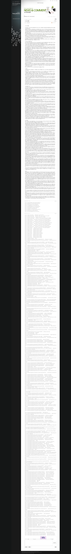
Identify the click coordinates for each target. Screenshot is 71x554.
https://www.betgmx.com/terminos (29, 219)
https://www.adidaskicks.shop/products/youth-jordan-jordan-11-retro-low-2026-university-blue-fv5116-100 (37, 511)
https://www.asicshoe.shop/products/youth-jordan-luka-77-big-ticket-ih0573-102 (34, 344)
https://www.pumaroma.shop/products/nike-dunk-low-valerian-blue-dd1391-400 (34, 438)
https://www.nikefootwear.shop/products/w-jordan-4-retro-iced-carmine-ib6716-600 (34, 380)
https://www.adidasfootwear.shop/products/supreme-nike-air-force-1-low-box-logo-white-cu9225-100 (36, 240)
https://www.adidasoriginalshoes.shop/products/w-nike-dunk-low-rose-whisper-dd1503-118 (35, 515)
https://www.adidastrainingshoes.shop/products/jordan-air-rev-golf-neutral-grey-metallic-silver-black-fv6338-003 (38, 294)
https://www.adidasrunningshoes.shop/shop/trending (31, 524)
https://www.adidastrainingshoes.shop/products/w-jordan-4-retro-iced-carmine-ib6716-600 (35, 293)
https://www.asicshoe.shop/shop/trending (29, 332)
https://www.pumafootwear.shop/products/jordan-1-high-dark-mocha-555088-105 (34, 417)
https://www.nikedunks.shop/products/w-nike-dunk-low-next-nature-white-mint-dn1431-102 (35, 372)
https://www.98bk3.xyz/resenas (28, 229)
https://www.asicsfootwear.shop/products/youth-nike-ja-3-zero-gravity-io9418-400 (34, 304)
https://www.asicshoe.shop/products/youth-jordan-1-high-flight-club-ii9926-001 (34, 341)
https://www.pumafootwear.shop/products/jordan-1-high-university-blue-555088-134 (34, 409)
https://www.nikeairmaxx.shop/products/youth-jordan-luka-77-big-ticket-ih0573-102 (34, 364)
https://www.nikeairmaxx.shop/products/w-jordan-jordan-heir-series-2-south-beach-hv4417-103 (36, 360)
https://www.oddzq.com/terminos (28, 221)
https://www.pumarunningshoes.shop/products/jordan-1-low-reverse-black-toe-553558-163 (35, 446)
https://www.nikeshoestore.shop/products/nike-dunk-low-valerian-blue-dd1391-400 (34, 402)
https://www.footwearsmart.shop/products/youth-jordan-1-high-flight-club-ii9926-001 (35, 490)
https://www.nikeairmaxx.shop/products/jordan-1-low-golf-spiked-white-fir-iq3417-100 (35, 363)
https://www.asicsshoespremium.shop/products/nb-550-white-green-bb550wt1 (34, 347)
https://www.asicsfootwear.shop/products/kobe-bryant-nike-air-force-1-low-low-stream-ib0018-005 (36, 302)
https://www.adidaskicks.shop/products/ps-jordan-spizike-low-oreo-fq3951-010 (34, 505)
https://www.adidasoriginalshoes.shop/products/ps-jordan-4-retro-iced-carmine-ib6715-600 (35, 523)
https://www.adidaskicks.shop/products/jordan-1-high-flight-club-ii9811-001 (33, 513)
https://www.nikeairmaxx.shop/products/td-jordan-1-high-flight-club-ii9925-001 (34, 362)
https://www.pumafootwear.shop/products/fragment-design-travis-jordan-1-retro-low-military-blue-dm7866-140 (37, 413)
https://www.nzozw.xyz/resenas (28, 232)
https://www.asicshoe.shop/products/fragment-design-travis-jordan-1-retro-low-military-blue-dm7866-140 (37, 334)
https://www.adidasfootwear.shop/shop (29, 238)
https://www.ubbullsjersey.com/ (28, 208)
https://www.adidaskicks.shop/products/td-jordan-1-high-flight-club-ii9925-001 (34, 504)
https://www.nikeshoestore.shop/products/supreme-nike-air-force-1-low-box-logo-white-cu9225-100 (36, 399)
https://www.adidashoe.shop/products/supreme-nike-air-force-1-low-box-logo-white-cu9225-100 (36, 270)
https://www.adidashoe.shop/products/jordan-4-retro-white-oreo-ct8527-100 (33, 265)
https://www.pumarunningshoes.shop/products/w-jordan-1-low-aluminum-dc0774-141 (35, 444)
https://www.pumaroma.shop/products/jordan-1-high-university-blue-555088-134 (34, 434)
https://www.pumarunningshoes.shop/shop (30, 440)
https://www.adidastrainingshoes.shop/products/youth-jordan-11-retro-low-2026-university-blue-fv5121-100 (37, 291)
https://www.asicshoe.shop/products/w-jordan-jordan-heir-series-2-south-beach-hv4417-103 (35, 337)
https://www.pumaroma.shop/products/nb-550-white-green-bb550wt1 (33, 431)
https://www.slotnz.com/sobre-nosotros (29, 224)
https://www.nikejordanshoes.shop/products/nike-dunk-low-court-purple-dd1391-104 (34, 396)
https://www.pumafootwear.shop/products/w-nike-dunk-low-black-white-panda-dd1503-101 (35, 410)
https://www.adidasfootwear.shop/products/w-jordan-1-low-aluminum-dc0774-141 (34, 239)
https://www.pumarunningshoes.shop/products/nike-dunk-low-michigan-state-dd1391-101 (35, 441)
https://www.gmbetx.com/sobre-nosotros (29, 222)
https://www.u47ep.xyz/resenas (28, 231)
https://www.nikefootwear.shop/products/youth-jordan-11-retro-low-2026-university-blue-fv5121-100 (36, 381)
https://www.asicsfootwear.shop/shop (29, 296)
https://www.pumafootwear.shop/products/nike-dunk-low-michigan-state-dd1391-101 (34, 415)
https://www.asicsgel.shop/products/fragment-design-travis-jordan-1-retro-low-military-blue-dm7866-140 (37, 311)
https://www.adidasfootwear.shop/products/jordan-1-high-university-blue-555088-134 (35, 242)
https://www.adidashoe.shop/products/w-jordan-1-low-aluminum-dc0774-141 (34, 269)
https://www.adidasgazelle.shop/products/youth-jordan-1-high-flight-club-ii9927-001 (34, 255)
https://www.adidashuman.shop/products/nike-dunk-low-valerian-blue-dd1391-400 (34, 275)
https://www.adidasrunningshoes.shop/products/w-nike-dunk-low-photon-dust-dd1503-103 (35, 526)
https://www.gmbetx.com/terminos (29, 223)
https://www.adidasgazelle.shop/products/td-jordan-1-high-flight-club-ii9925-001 (34, 258)
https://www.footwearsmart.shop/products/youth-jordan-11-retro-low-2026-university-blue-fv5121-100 (37, 484)
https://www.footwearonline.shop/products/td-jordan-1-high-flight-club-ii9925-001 (34, 478)
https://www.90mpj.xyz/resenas (28, 233)
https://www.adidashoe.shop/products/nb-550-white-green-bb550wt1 (33, 268)
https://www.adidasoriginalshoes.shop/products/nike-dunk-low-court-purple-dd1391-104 (35, 519)
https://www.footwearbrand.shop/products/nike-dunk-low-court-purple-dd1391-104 (34, 467)
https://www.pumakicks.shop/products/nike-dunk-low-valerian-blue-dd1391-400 (34, 420)
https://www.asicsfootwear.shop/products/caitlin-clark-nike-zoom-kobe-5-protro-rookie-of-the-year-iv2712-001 (37, 308)
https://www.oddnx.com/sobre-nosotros (29, 226)
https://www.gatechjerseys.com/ (28, 209)
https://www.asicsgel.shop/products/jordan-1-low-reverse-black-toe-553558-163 (34, 313)
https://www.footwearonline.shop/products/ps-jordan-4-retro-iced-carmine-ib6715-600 (35, 476)
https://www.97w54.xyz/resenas (28, 228)
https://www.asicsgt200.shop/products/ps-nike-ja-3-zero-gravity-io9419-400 (33, 331)
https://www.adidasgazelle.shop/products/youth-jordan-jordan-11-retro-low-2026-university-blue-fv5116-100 (37, 259)
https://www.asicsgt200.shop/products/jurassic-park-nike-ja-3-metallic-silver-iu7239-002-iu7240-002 (36, 327)
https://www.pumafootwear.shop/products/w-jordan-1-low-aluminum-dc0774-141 (34, 416)
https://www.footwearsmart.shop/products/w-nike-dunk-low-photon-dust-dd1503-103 (35, 482)
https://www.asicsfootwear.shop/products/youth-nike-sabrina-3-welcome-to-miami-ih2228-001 (36, 306)
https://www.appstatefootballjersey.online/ (29, 202)
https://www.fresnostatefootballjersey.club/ (30, 211)
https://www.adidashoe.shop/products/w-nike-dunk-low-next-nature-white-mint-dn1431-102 (35, 266)
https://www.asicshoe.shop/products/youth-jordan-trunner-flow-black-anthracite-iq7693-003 (35, 342)
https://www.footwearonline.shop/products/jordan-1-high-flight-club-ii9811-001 (34, 477)
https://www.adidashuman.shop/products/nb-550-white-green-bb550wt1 (33, 278)
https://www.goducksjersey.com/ (28, 210)
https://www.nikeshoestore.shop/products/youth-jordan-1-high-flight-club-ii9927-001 (34, 408)
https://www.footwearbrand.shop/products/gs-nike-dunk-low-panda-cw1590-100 (34, 468)
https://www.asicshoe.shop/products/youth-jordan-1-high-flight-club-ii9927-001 (34, 340)
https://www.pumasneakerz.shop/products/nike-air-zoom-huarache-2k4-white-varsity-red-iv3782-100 (36, 455)
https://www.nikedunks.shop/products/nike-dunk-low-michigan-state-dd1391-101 (34, 368)
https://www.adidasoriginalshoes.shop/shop (30, 514)
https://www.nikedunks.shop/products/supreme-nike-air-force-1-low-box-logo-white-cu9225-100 (36, 370)
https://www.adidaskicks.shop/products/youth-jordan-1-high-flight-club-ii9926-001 (34, 510)
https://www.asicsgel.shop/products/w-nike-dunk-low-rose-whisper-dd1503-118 (34, 310)
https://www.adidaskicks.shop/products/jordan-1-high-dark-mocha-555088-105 (34, 503)
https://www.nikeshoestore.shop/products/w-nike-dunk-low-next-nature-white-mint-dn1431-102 (36, 405)
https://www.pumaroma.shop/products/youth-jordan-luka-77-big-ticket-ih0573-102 (34, 439)
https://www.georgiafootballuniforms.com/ (30, 206)
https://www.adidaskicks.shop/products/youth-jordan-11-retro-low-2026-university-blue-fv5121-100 (36, 506)
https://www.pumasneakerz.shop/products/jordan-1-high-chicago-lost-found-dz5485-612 (35, 450)
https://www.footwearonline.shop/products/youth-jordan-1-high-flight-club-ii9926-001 (35, 479)
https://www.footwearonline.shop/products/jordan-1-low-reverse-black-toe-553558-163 (35, 472)
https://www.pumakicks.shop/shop (29, 419)
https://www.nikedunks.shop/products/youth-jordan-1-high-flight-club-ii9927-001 (34, 376)
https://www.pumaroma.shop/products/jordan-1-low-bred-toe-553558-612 (33, 436)
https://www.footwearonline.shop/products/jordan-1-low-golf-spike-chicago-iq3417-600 (35, 473)
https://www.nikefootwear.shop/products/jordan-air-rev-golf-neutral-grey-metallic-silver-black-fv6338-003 (37, 384)
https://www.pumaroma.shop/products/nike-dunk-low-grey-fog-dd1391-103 (33, 435)
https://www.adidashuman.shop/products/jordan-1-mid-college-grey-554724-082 (34, 276)
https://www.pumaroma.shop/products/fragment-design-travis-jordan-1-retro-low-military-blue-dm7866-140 (37, 432)
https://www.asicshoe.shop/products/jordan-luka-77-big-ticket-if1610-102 (33, 339)
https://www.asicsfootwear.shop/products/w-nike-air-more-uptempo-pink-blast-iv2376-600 (35, 299)
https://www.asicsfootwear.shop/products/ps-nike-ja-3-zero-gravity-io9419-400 (34, 305)
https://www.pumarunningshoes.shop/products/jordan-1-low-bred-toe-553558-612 (34, 447)
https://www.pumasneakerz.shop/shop (29, 449)
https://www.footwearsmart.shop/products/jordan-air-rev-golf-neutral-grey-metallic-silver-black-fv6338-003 (37, 486)
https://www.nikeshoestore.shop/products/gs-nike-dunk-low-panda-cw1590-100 (34, 403)
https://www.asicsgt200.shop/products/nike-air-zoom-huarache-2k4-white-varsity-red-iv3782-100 (36, 329)
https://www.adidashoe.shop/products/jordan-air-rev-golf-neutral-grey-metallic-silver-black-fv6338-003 (36, 273)
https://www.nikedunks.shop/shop (29, 366)
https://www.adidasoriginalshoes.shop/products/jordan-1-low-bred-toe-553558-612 (34, 518)
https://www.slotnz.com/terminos (28, 225)
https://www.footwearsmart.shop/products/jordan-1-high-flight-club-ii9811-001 (34, 491)
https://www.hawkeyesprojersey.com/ (29, 204)
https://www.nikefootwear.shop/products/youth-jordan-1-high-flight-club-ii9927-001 (34, 383)
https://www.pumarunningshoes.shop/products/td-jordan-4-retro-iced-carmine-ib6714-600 (35, 448)
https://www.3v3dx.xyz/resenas (28, 237)
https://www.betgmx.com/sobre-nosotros (29, 218)
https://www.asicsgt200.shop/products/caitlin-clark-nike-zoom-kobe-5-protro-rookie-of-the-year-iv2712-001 (37, 325)
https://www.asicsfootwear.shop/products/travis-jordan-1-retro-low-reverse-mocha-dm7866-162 (36, 297)
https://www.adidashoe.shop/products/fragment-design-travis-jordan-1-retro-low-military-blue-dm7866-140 (37, 263)
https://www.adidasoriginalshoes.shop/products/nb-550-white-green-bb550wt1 (34, 520)
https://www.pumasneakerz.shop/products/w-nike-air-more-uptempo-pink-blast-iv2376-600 (35, 452)
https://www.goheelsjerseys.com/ (28, 203)
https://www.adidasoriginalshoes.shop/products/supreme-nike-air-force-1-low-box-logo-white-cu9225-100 (37, 516)
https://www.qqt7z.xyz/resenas (28, 234)
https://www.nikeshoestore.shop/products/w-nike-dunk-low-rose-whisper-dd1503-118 (35, 401)
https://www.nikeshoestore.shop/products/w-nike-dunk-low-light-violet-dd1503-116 (34, 407)
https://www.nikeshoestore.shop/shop (29, 398)
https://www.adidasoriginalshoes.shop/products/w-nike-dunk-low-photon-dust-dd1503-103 (35, 522)
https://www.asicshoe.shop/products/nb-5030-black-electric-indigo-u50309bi (33, 336)
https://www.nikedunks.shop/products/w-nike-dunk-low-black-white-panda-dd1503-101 (35, 367)
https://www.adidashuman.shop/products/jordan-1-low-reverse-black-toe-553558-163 (34, 277)
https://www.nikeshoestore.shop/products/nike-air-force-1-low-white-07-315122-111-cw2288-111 (36, 404)
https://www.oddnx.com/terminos (29, 227)
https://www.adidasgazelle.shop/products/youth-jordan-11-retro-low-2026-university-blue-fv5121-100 (36, 256)
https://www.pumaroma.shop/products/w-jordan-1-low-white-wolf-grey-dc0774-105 (34, 437)
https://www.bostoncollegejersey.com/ (29, 207)
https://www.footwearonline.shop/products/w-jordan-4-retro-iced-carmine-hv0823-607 (35, 474)
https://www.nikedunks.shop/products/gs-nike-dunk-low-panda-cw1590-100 (33, 369)
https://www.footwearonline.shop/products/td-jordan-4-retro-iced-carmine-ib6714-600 (35, 475)
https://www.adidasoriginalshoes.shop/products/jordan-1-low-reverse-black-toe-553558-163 (35, 521)
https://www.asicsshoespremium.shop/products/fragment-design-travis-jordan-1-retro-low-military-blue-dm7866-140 (38, 348)
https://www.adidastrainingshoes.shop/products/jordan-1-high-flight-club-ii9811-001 (34, 290)
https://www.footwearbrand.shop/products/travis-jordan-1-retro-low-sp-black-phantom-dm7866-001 (36, 469)
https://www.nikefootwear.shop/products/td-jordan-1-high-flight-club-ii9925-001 (34, 379)
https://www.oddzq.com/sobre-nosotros (29, 220)
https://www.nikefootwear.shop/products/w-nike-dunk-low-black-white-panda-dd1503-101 (35, 377)
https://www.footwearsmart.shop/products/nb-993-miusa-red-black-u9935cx (33, 483)
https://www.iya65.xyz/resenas (28, 235)
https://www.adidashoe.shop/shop (29, 262)
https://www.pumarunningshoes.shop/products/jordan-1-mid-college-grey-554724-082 (35, 442)
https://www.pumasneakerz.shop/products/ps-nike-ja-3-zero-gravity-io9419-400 (34, 451)
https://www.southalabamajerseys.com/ (29, 205)
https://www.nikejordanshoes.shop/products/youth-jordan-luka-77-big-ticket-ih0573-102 (35, 397)
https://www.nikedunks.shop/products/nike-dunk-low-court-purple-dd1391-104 (34, 374)
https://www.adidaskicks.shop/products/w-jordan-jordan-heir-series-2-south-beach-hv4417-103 (36, 508)
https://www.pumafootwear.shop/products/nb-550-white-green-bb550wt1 (33, 412)
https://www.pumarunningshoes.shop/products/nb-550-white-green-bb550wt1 (34, 443)
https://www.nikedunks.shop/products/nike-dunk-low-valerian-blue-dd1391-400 (34, 375)
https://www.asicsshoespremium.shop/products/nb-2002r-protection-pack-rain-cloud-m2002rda (36, 345)
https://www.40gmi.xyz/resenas (28, 230)
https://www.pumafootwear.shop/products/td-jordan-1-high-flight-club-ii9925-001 (34, 418)
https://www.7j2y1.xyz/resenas (28, 236)
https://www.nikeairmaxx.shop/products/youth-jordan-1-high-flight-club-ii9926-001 (34, 365)
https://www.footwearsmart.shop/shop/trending (30, 480)
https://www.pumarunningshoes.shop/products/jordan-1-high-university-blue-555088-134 (35, 445)
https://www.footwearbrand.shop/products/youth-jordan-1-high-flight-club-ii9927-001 (35, 471)
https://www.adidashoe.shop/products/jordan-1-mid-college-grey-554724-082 (34, 272)
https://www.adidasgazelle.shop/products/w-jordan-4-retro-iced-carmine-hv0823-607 (34, 261)
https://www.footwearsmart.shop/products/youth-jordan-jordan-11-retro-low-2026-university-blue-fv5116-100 (37, 488)
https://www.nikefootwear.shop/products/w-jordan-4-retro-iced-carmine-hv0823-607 (34, 378)
